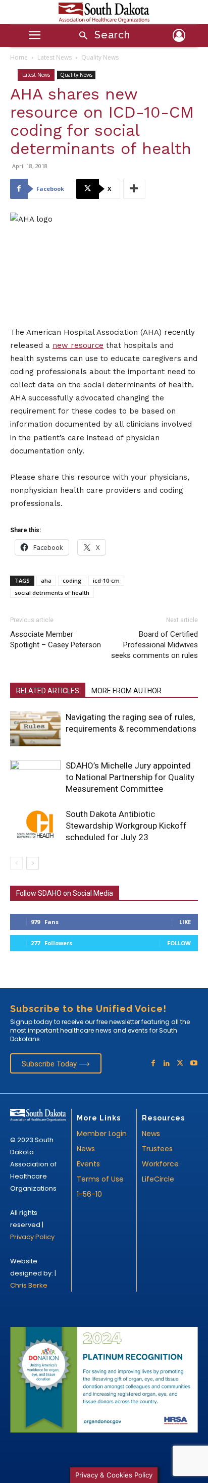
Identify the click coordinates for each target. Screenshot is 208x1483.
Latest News (54, 57)
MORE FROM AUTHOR (126, 691)
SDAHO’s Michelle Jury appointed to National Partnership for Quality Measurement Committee (130, 777)
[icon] (179, 37)
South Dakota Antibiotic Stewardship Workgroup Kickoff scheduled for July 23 (126, 825)
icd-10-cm (106, 580)
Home (19, 57)
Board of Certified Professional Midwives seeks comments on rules (154, 645)
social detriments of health (52, 592)
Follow (179, 943)
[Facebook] (153, 1063)
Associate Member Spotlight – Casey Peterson (55, 639)
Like (185, 922)
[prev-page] (16, 863)
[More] (134, 189)
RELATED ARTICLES (47, 691)
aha (46, 580)
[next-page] (32, 863)
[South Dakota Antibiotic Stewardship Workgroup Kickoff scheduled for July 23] (35, 824)
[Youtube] (193, 1063)
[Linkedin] (167, 1063)
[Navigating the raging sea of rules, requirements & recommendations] (35, 728)
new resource (78, 345)
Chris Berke (28, 1285)
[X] (180, 1063)
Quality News (100, 57)
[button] (101, 36)
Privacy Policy (32, 1237)
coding (72, 580)
